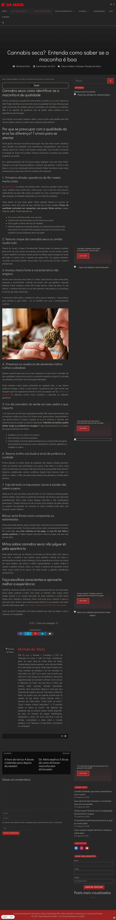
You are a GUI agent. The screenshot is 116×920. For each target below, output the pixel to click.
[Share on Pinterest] (35, 633)
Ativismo (82, 11)
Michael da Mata (23, 66)
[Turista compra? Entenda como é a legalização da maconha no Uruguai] (92, 607)
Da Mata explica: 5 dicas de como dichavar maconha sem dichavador (53, 764)
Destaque (80, 66)
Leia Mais (83, 256)
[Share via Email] (49, 633)
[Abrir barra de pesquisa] (3, 23)
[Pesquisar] (110, 81)
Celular (76, 877)
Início (4, 11)
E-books (5, 17)
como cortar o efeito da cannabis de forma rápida (45, 605)
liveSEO (82, 916)
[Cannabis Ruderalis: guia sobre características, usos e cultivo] (92, 262)
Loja (111, 11)
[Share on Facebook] (20, 633)
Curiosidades (99, 11)
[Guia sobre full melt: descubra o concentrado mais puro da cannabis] (92, 434)
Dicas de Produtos (63, 11)
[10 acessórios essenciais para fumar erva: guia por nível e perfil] (92, 779)
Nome (76, 860)
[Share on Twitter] (28, 633)
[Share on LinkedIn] (42, 633)
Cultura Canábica (19, 11)
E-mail (76, 869)
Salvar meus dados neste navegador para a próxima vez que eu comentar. (33, 822)
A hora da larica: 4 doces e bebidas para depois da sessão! (19, 763)
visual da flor (10, 186)
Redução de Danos (42, 11)
